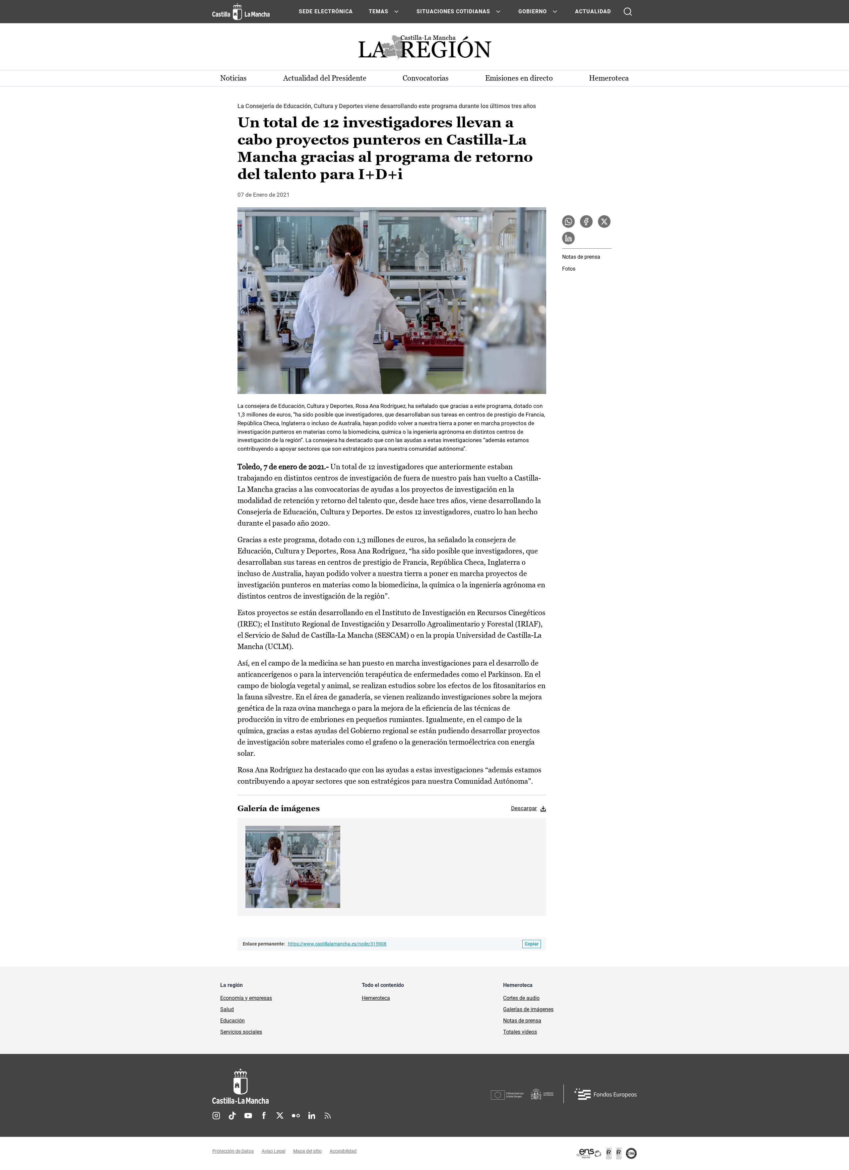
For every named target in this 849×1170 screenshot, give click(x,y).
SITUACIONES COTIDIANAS (453, 11)
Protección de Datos (233, 1151)
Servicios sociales (241, 1032)
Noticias (233, 78)
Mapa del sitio (307, 1151)
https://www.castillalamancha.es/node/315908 (337, 943)
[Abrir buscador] (628, 12)
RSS (328, 1116)
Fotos (568, 269)
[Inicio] (302, 1086)
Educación (232, 1020)
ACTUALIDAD (593, 11)
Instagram (216, 1116)
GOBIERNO (532, 11)
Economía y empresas (246, 998)
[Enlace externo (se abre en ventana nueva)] (606, 1153)
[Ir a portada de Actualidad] (424, 49)
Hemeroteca (609, 78)
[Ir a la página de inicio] (241, 11)
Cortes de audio (521, 998)
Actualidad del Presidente (324, 78)
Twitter (280, 1116)
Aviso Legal (273, 1151)
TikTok (232, 1116)
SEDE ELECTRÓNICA (326, 11)
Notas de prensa (581, 257)
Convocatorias (426, 78)
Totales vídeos (520, 1032)
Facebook (264, 1116)
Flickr (296, 1116)
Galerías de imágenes (528, 1009)
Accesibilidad (343, 1151)
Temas (378, 11)
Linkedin (312, 1116)
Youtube (248, 1116)
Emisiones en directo (519, 78)
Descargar (524, 808)
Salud (227, 1009)
